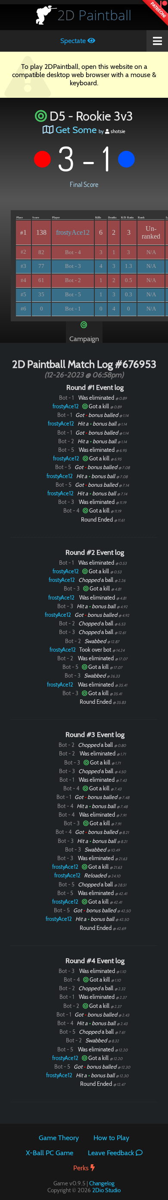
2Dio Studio (106, 1190)
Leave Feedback (112, 1153)
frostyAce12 (73, 232)
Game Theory (59, 1138)
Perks (81, 1168)
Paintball (94, 15)
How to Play (111, 1138)
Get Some (76, 130)
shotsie (117, 131)
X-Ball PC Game (49, 1153)
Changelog (102, 1183)
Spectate (73, 41)
